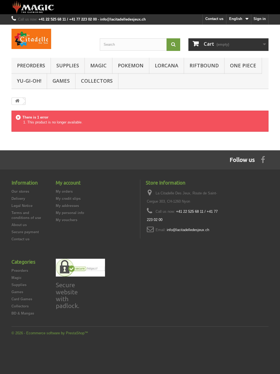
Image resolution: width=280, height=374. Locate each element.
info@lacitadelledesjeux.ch (188, 230)
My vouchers (66, 220)
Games (61, 80)
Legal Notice (22, 206)
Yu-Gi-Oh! (29, 80)
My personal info (70, 213)
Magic (98, 65)
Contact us (214, 19)
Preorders (31, 65)
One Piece (243, 65)
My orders (64, 191)
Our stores (20, 191)
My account (68, 182)
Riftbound (204, 65)
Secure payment (25, 232)
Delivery (18, 199)
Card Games (21, 299)
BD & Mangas (22, 313)
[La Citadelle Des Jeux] (51, 39)
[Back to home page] (140, 7)
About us (19, 225)
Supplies (67, 65)
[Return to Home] (17, 101)
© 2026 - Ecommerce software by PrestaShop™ (49, 333)
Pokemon (131, 65)
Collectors (97, 80)
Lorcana (166, 65)
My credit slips (68, 199)
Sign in (259, 19)
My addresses (67, 206)
